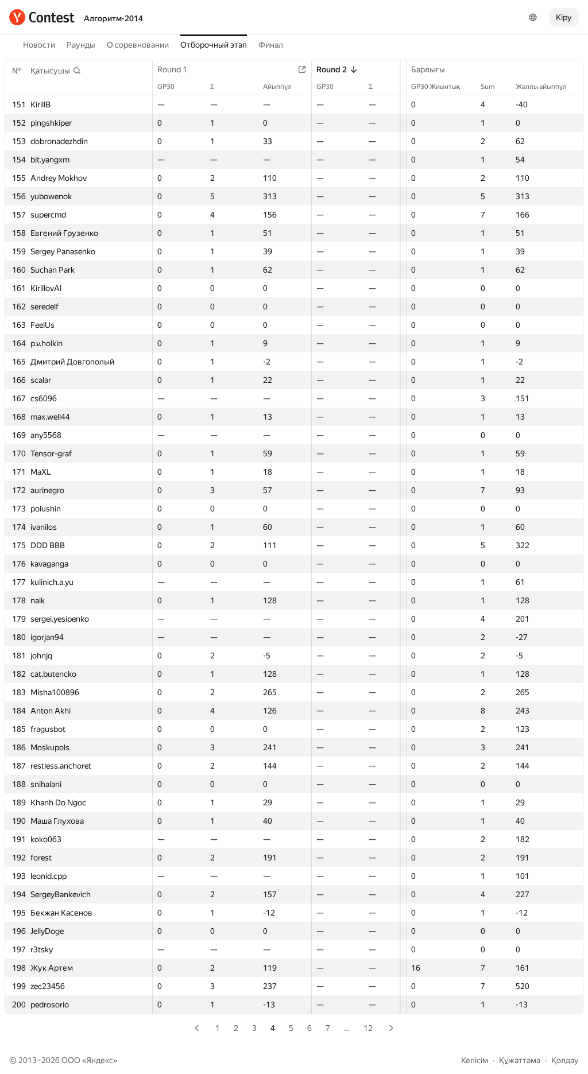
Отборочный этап (213, 44)
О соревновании (138, 44)
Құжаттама (519, 1060)
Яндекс (99, 1060)
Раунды (81, 44)
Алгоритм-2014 (113, 18)
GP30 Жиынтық (435, 87)
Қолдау (565, 1060)
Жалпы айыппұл (541, 87)
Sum (488, 87)
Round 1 (172, 69)
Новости (39, 44)
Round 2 (331, 69)
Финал (270, 44)
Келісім (474, 1060)
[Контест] (42, 17)
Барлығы (428, 69)
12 (368, 1028)
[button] (56, 70)
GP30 (166, 87)
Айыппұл (277, 87)
